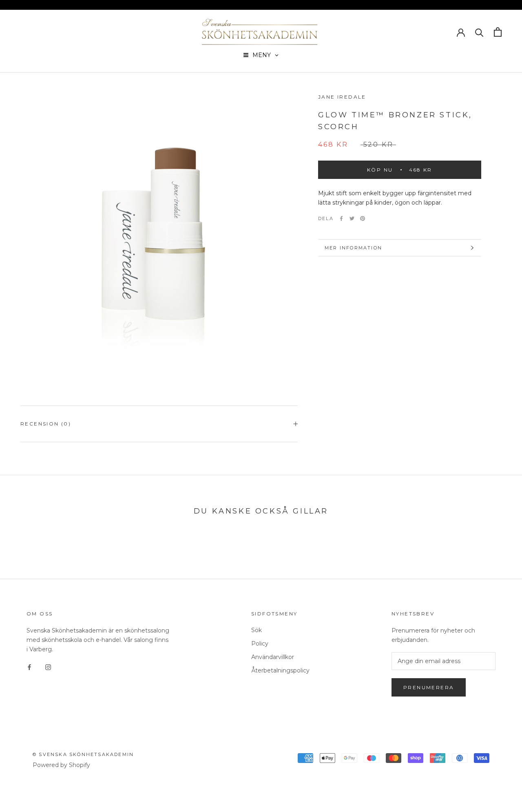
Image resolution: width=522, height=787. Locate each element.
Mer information (353, 248)
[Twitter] (351, 218)
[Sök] (479, 32)
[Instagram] (48, 667)
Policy (259, 643)
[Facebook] (341, 218)
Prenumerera (428, 687)
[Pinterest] (362, 218)
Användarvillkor (272, 657)
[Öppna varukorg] (498, 32)
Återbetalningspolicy (280, 670)
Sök (256, 630)
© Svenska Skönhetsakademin (83, 754)
